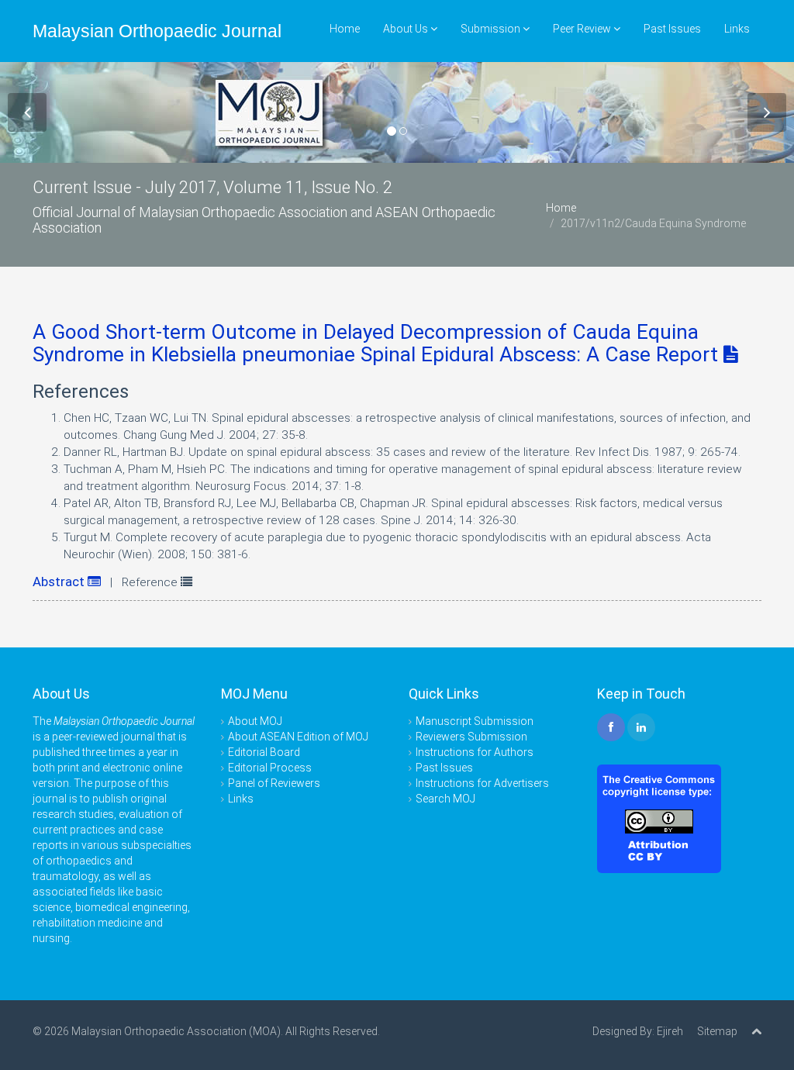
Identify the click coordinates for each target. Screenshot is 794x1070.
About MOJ (255, 721)
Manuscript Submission (474, 721)
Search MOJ (445, 798)
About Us (406, 28)
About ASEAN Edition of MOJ (298, 736)
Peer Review (583, 28)
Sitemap (717, 1031)
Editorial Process (270, 767)
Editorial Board (264, 752)
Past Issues (672, 28)
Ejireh (670, 1031)
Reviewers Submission (471, 736)
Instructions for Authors (474, 752)
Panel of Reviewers (274, 783)
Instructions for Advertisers (482, 783)
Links (737, 28)
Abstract (60, 581)
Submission (492, 28)
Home (345, 28)
